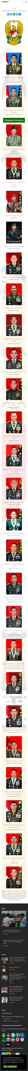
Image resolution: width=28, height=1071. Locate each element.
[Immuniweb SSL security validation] (8, 1040)
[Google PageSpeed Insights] (17, 1054)
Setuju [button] (5, 1066)
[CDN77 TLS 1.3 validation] (4, 1040)
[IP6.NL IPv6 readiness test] (8, 1035)
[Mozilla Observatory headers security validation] (8, 1044)
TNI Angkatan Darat (7, 1013)
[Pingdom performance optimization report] (8, 1054)
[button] (26, 1)
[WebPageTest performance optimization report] (13, 1054)
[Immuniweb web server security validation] (4, 1044)
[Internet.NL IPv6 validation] (13, 1035)
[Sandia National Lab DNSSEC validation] (22, 1035)
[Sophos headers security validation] (22, 1040)
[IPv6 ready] (4, 1035)
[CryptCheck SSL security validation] (13, 1040)
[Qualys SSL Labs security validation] (17, 1040)
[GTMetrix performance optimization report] (4, 1054)
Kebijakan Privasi (12, 1066)
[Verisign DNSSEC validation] (17, 1035)
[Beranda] (6, 2)
